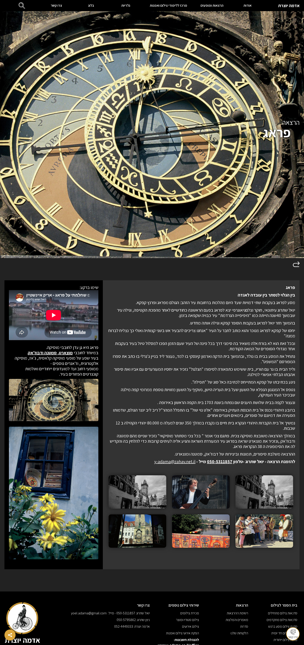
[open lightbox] (264, 492)
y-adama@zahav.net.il (174, 461)
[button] (21, 5)
